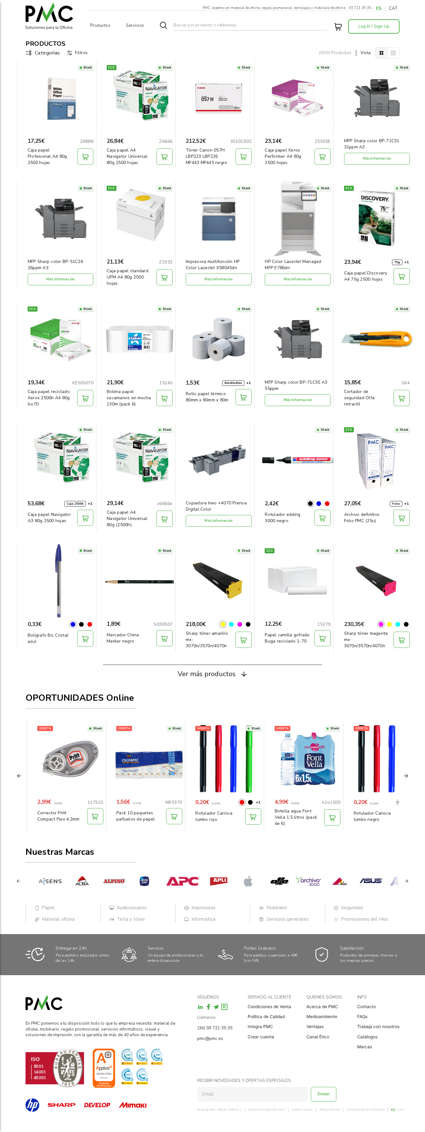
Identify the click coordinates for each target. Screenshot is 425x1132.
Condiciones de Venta (269, 1006)
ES (378, 8)
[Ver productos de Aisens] (39, 881)
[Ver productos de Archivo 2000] (297, 881)
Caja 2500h (75, 504)
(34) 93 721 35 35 (214, 1028)
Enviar (324, 1094)
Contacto (366, 1006)
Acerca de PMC (322, 1006)
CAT (393, 8)
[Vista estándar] (381, 53)
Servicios (135, 25)
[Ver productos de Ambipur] (135, 881)
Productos (100, 25)
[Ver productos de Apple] (240, 881)
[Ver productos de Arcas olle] (268, 881)
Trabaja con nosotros (378, 1026)
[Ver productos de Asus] (361, 881)
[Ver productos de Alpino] (103, 881)
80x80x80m (233, 383)
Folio (396, 504)
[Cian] (231, 624)
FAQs (362, 1016)
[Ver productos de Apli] (208, 881)
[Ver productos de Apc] (172, 881)
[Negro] (310, 503)
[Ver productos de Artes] (329, 881)
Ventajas (315, 1026)
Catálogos (367, 1036)
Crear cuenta (261, 1036)
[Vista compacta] (393, 53)
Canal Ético (317, 1036)
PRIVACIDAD (330, 1110)
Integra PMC (260, 1026)
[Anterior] (18, 881)
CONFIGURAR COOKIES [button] (365, 1110)
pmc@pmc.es (210, 1038)
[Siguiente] (406, 881)
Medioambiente (321, 1016)
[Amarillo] (223, 624)
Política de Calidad (266, 1016)
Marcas (364, 1046)
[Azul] (318, 503)
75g (397, 262)
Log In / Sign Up (374, 26)
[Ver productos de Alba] (71, 881)
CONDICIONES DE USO (266, 1110)
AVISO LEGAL (302, 1110)
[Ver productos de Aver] (393, 881)
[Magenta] (239, 624)
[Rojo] (327, 503)
